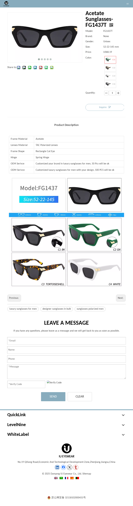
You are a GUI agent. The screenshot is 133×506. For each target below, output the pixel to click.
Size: (87, 47)
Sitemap (86, 474)
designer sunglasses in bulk (56, 309)
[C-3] (108, 76)
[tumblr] (75, 467)
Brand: (88, 36)
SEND (53, 396)
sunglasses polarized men (90, 309)
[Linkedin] (57, 467)
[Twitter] (69, 467)
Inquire (103, 107)
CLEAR (80, 396)
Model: (89, 31)
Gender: (89, 41)
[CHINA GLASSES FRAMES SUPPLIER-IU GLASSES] (66, 450)
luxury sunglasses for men (23, 309)
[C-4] (108, 84)
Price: (88, 52)
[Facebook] (63, 467)
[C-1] (108, 60)
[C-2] (108, 68)
